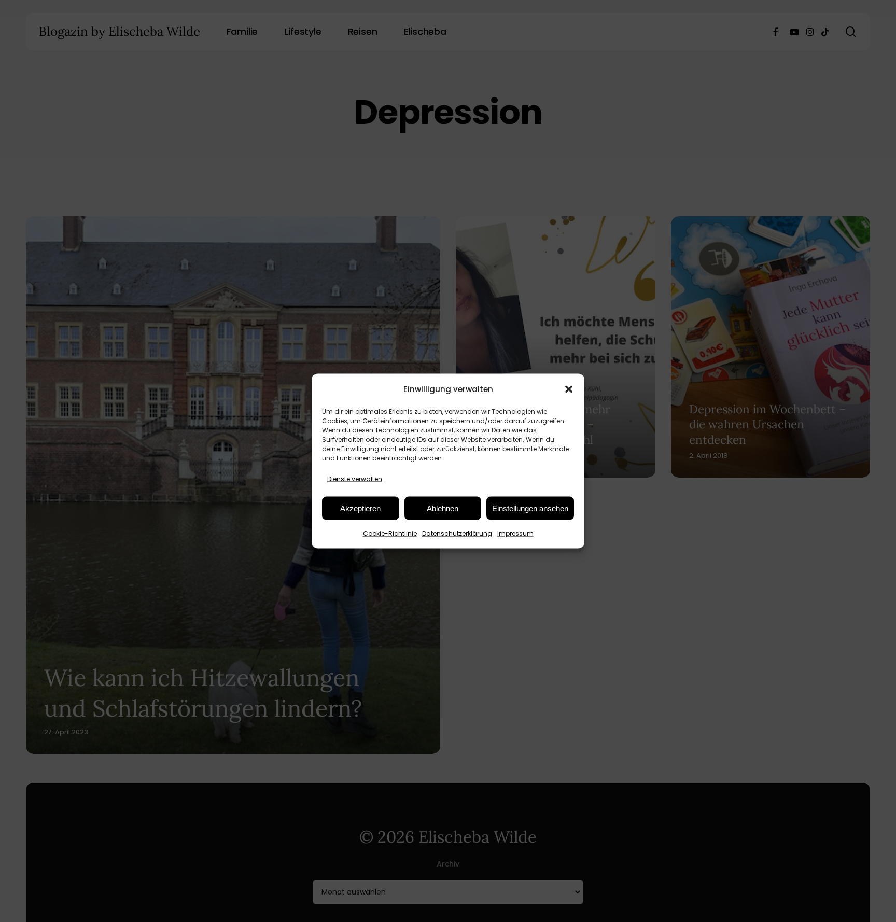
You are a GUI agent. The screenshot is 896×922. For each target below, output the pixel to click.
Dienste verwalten (354, 478)
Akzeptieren (360, 508)
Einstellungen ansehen (530, 508)
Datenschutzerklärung (457, 533)
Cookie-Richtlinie (390, 533)
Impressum (515, 533)
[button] (569, 389)
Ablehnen (442, 508)
